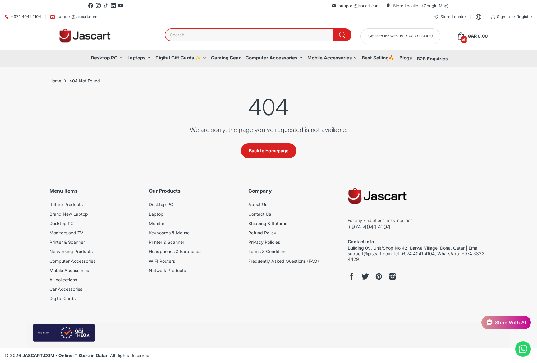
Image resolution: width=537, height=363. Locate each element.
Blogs (405, 58)
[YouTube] (120, 5)
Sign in (504, 16)
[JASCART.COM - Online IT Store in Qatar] (84, 36)
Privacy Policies (264, 242)
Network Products (167, 270)
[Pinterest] (379, 276)
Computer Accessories (271, 58)
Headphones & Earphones (175, 251)
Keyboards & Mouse (169, 232)
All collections (63, 279)
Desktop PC (104, 58)
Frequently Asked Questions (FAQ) (283, 261)
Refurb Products (66, 204)
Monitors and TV (66, 232)
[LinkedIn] (113, 5)
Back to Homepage (268, 150)
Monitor (156, 223)
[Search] (342, 34)
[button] (506, 322)
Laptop (156, 214)
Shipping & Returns (267, 223)
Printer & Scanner (67, 242)
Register (524, 16)
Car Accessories (65, 289)
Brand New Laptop (68, 214)
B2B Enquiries (432, 59)
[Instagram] (98, 5)
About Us (257, 204)
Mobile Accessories (329, 58)
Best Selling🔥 (378, 58)
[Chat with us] (523, 349)
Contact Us (259, 214)
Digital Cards (62, 298)
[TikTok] (105, 5)
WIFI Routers (162, 261)
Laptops (136, 58)
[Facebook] (90, 5)
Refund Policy (262, 232)
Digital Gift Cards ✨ (178, 58)
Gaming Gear (226, 58)
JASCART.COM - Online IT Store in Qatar (65, 355)
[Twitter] (365, 276)
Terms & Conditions (267, 251)
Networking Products (71, 251)
